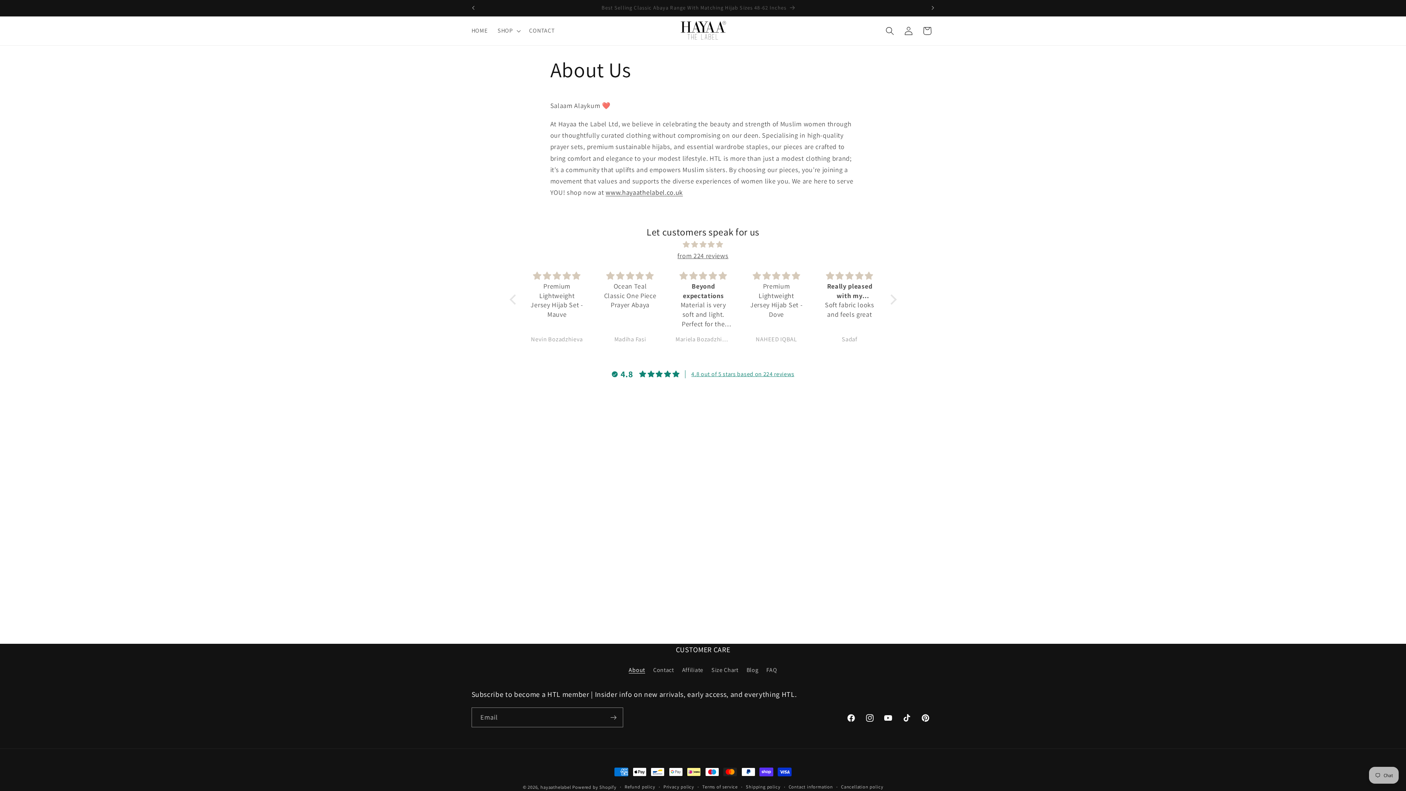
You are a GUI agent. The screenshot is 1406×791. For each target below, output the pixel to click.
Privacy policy (678, 787)
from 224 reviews (702, 255)
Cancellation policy (862, 787)
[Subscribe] (613, 717)
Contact (663, 670)
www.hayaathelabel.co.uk (644, 192)
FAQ (771, 670)
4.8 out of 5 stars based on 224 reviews (742, 374)
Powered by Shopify (594, 787)
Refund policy (640, 787)
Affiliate (692, 670)
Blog (753, 670)
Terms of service (720, 787)
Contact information (811, 787)
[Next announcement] (933, 8)
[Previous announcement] (473, 8)
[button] (508, 31)
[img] (703, 244)
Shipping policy (763, 787)
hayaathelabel (555, 787)
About (637, 670)
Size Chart (725, 670)
